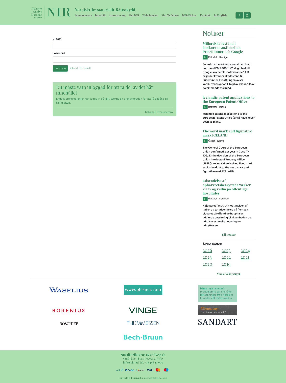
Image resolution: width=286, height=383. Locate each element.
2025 (226, 250)
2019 (226, 264)
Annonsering (117, 15)
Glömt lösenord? (80, 68)
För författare (170, 15)
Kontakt (205, 15)
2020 (207, 264)
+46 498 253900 (153, 362)
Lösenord (59, 53)
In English (220, 15)
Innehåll (100, 15)
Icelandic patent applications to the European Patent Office (229, 99)
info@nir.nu (130, 362)
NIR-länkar (189, 15)
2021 (245, 257)
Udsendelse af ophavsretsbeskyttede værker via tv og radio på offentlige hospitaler (227, 186)
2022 (226, 257)
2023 (207, 257)
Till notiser (229, 234)
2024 (245, 250)
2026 (207, 250)
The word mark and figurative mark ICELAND (227, 133)
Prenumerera (83, 15)
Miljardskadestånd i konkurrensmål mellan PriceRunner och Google (223, 47)
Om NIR (134, 15)
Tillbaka (149, 112)
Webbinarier (150, 15)
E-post (57, 38)
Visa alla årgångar (228, 274)
